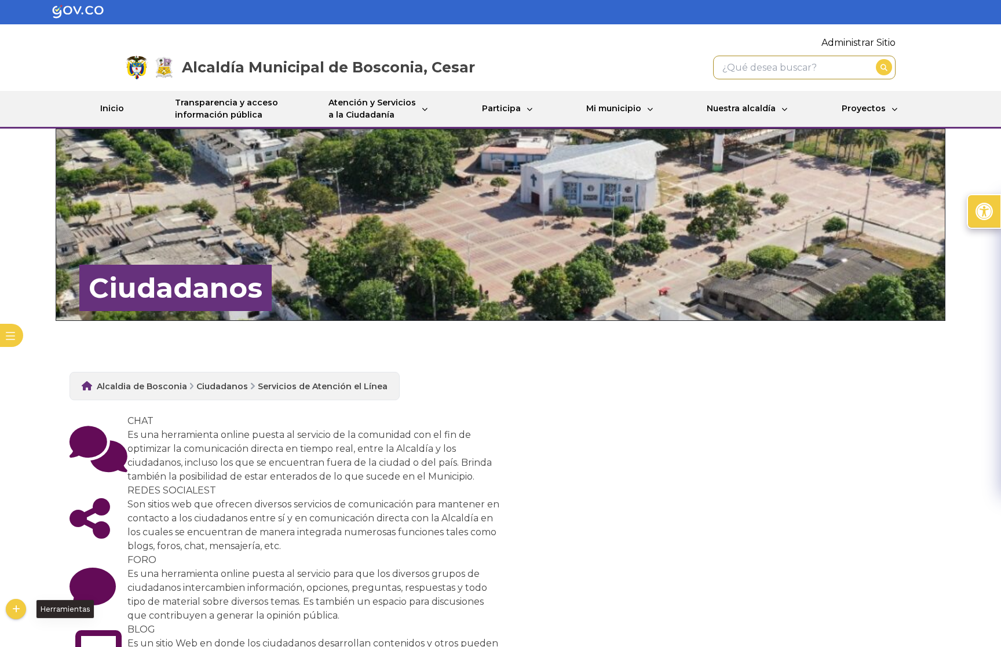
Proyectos (864, 108)
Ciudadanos (222, 386)
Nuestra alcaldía (741, 108)
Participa (501, 108)
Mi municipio (613, 108)
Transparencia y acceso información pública (226, 108)
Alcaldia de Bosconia (142, 386)
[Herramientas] (16, 609)
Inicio (112, 108)
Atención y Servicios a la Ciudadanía (372, 108)
